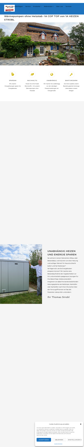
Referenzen (48, 6)
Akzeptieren (44, 440)
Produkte (36, 6)
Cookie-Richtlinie (58, 443)
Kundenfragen (17, 6)
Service (28, 6)
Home (7, 6)
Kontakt (8, 11)
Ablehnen (59, 440)
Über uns (59, 6)
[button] (81, 424)
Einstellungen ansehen (75, 440)
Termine (68, 6)
